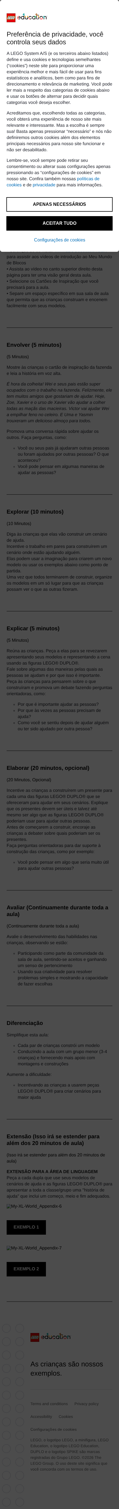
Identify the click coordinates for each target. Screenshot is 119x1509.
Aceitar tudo (59, 223)
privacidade (44, 185)
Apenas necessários (59, 204)
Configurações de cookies (59, 240)
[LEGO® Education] (27, 17)
